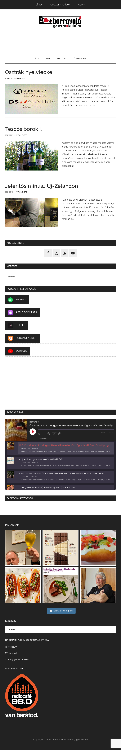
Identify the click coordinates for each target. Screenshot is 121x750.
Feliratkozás (45, 438)
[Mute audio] (41, 434)
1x (54, 434)
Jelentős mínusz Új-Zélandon (41, 186)
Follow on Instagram (62, 610)
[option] (60, 448)
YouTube (21, 350)
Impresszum (11, 647)
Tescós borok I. (23, 129)
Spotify (21, 299)
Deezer (20, 325)
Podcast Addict (26, 338)
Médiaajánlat (11, 653)
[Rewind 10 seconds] (48, 434)
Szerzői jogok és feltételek (17, 659)
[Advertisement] (60, 41)
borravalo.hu (60, 22)
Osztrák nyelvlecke (28, 72)
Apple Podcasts (26, 312)
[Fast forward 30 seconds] (61, 434)
